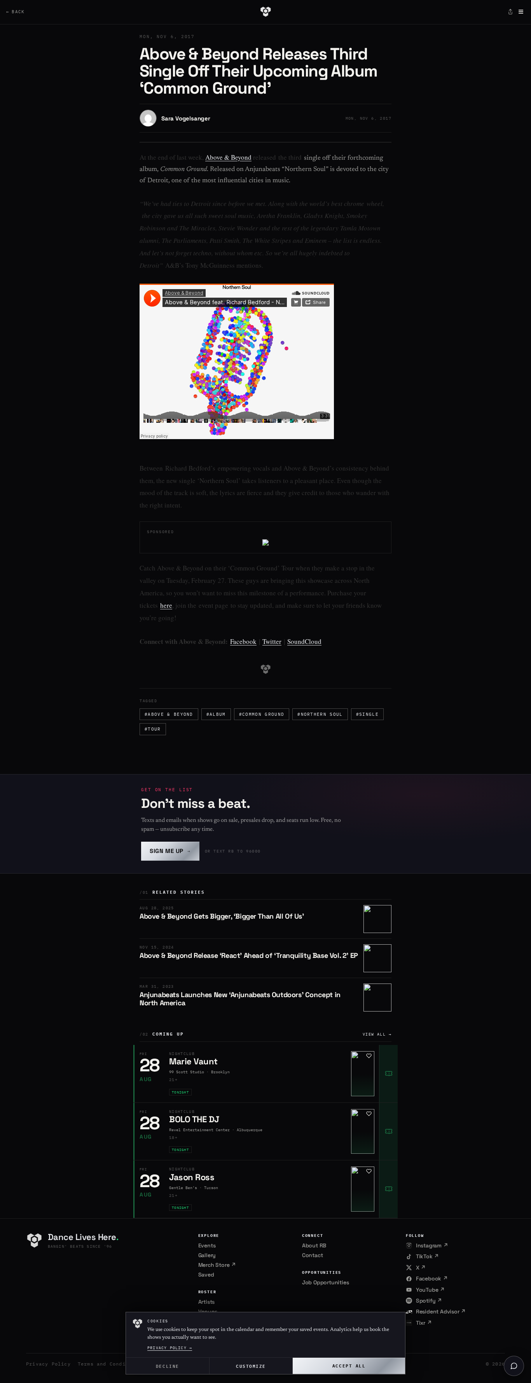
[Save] (368, 1055)
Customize (251, 1365)
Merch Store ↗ (217, 1264)
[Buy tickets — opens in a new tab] (388, 1073)
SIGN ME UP (170, 851)
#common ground (261, 714)
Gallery (207, 1255)
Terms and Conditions (109, 1364)
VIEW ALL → (377, 1034)
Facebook (243, 641)
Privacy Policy (48, 1364)
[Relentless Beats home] (265, 11)
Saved (206, 1274)
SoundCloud (304, 641)
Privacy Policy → (169, 1347)
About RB (314, 1245)
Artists (206, 1301)
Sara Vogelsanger (185, 118)
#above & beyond (169, 714)
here (166, 605)
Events (207, 1245)
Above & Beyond (228, 157)
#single (367, 714)
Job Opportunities (325, 1282)
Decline (167, 1365)
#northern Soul (319, 714)
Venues (207, 1311)
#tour (153, 729)
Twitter (271, 641)
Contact (312, 1255)
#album (216, 714)
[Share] (510, 11)
